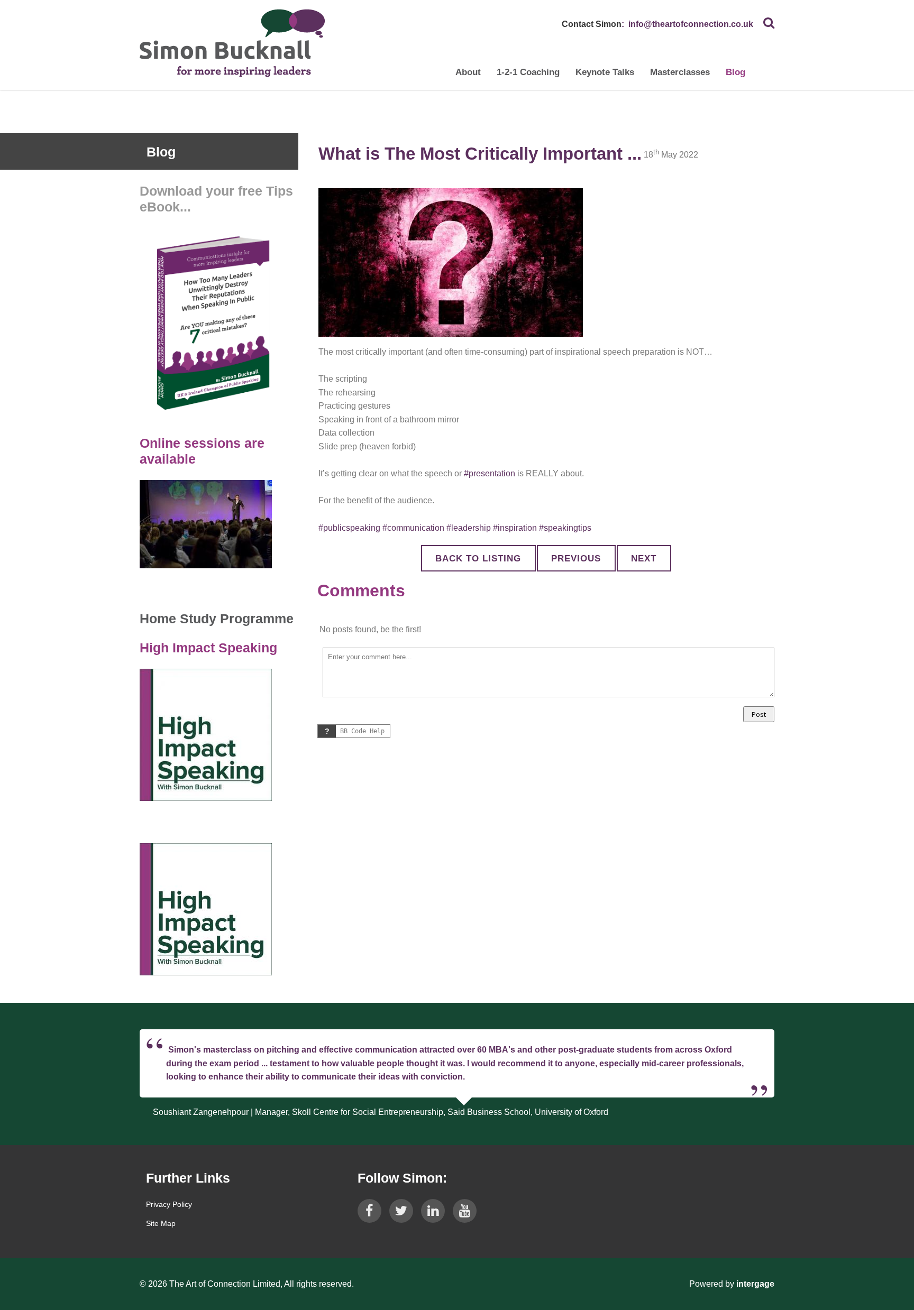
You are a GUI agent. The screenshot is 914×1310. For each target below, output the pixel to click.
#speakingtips (565, 527)
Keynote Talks (604, 72)
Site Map (161, 1223)
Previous (576, 558)
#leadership (468, 527)
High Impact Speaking (208, 647)
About (468, 72)
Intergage (755, 1283)
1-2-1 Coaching (528, 72)
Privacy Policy (169, 1204)
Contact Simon (591, 24)
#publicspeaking (349, 527)
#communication (413, 527)
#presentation (489, 473)
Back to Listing (478, 558)
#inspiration (515, 527)
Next (643, 558)
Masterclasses (680, 72)
